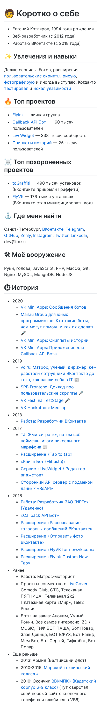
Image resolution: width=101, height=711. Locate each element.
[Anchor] (80, 56)
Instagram (43, 235)
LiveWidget (23, 135)
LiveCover (78, 583)
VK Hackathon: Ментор (44, 407)
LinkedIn (79, 235)
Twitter (61, 235)
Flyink (18, 114)
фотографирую (19, 82)
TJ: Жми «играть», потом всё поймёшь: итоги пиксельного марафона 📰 (51, 440)
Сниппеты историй (32, 142)
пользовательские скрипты (32, 75)
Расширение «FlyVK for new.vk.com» (58, 549)
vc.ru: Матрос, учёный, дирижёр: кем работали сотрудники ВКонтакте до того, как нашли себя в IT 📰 (59, 373)
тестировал (16, 88)
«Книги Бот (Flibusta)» (43, 461)
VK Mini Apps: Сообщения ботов (53, 307)
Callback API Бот (29, 122)
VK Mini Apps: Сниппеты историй (55, 340)
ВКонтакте (52, 229)
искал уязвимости (52, 88)
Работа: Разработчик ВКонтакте (53, 421)
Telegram (75, 229)
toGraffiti (21, 183)
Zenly (25, 235)
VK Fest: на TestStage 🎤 (45, 400)
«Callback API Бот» (40, 515)
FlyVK (18, 196)
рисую (69, 75)
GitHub (11, 235)
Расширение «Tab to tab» (47, 454)
